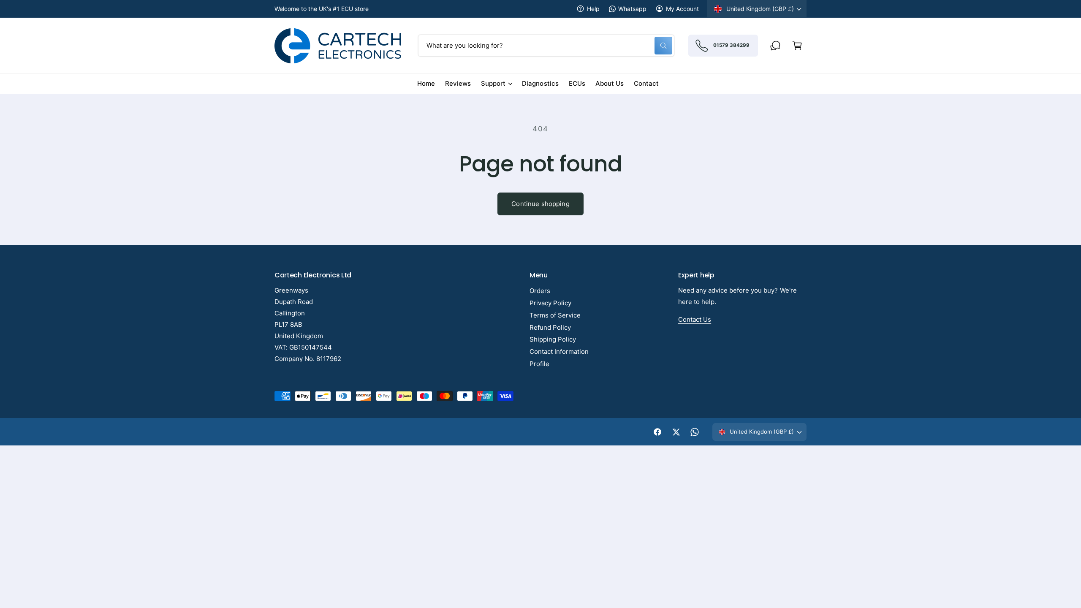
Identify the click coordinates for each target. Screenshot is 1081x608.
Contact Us (694, 319)
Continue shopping (540, 204)
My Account (682, 8)
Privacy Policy (550, 303)
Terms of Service (555, 315)
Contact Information (559, 351)
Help (593, 8)
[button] (797, 46)
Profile (539, 364)
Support (493, 83)
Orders (540, 291)
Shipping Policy (553, 339)
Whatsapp (632, 8)
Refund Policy (550, 327)
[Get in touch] (775, 46)
